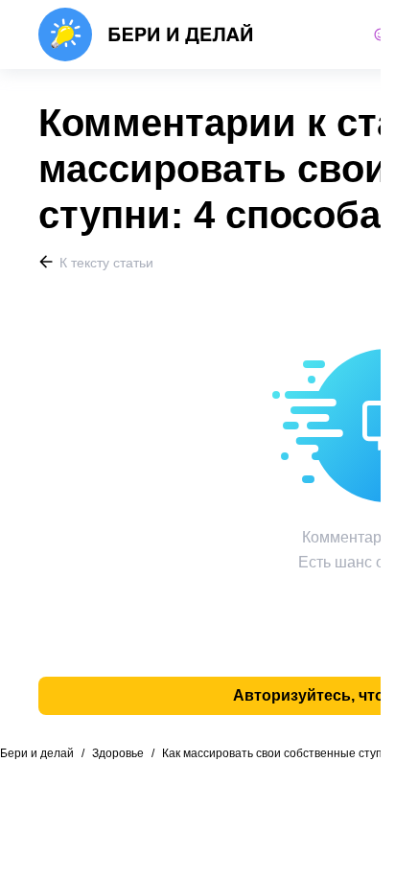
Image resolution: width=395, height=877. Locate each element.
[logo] (146, 34)
